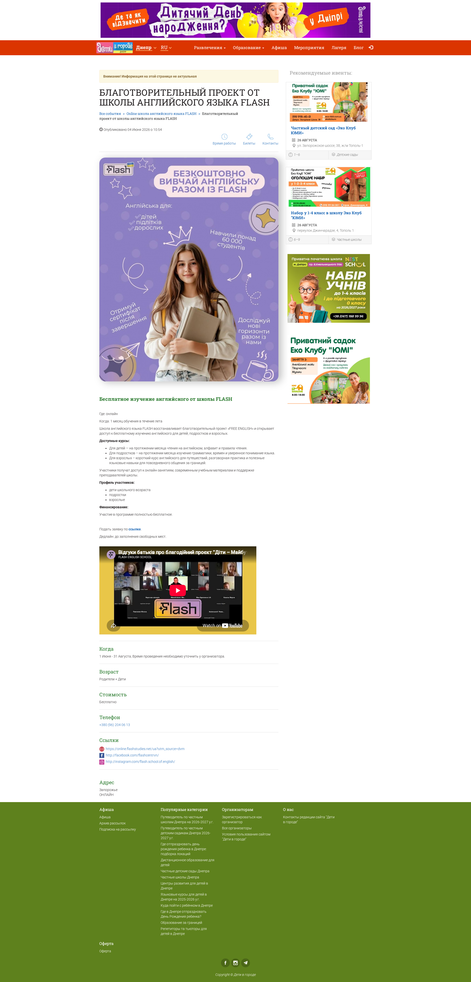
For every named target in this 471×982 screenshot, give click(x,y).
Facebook (225, 962)
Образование (247, 47)
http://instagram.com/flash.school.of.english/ (140, 762)
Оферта (105, 951)
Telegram (245, 962)
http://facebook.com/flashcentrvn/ (132, 755)
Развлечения (208, 47)
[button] (146, 47)
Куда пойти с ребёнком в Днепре (187, 905)
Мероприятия (309, 47)
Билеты (249, 143)
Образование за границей (181, 923)
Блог (359, 47)
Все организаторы (237, 828)
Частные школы (349, 240)
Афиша (279, 47)
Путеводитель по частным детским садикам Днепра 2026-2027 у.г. (185, 833)
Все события (110, 113)
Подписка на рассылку (117, 829)
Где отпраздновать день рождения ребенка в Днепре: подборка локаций (184, 849)
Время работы (224, 143)
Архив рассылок (112, 823)
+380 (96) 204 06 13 (114, 725)
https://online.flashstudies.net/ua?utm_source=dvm (145, 749)
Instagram (235, 962)
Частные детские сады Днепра (185, 871)
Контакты (270, 143)
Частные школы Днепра (180, 877)
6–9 (297, 240)
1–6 (297, 155)
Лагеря (339, 47)
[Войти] (372, 47)
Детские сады (347, 155)
